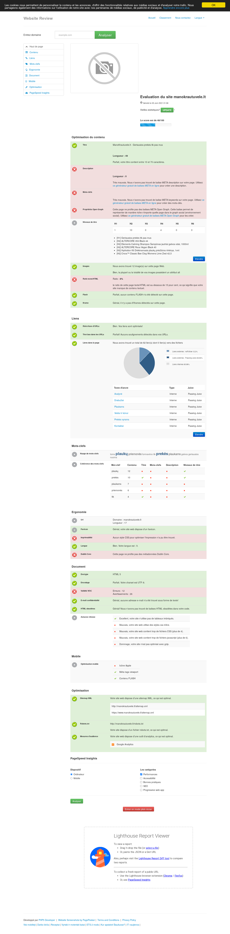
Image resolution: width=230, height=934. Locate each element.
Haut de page (35, 46)
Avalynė (118, 393)
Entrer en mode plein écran (138, 809)
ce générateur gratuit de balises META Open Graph (153, 215)
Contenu (33, 52)
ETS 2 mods (93, 924)
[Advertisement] (173, 67)
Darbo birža (43, 924)
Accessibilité (149, 778)
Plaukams (119, 406)
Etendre (199, 258)
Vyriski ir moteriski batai (73, 924)
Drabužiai (119, 400)
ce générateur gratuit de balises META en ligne (136, 185)
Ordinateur (79, 774)
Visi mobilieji (29, 924)
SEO (145, 786)
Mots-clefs (34, 63)
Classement (165, 17)
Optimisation (35, 86)
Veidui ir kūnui (121, 413)
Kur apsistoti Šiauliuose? (113, 924)
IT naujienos (133, 924)
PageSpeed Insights (38, 92)
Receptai (55, 924)
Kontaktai (119, 425)
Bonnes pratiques (152, 782)
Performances (150, 774)
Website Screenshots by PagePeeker (76, 919)
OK (213, 5)
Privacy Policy (129, 919)
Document (33, 75)
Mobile (31, 81)
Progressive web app (153, 789)
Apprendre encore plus (176, 8)
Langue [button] (199, 17)
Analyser (105, 35)
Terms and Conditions (108, 919)
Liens (31, 58)
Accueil (151, 17)
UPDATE (167, 110)
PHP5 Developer (47, 919)
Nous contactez (183, 17)
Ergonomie (33, 69)
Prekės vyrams (121, 419)
